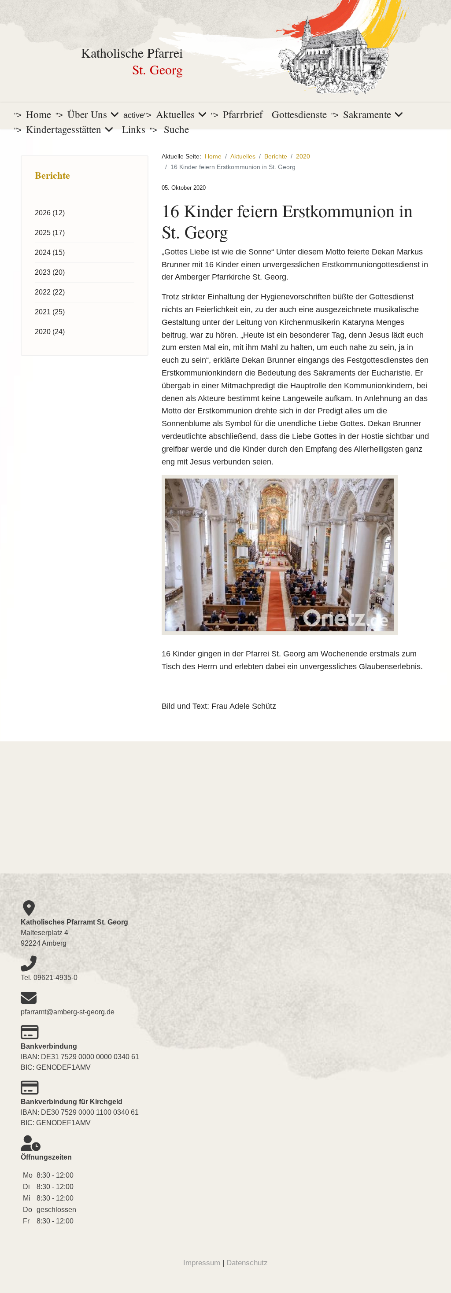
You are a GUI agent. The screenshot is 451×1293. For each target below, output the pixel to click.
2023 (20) (50, 272)
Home (38, 114)
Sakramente (367, 114)
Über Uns (87, 114)
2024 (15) (50, 252)
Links (133, 129)
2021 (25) (50, 312)
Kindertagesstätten (63, 129)
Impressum (201, 1263)
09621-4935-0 (55, 977)
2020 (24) (50, 331)
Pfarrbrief (243, 114)
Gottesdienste (299, 114)
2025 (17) (50, 232)
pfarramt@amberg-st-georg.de (68, 1012)
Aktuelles (175, 114)
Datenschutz (247, 1263)
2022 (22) (50, 292)
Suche (176, 129)
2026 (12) (50, 213)
